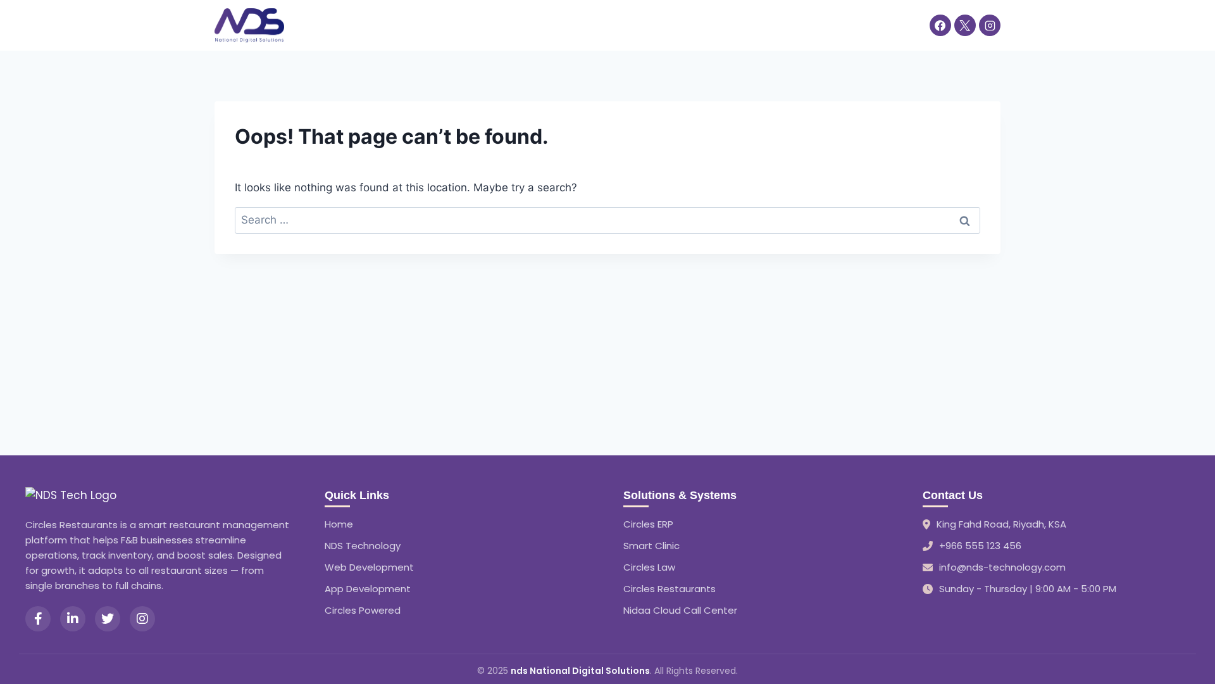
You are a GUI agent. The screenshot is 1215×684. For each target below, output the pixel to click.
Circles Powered (363, 610)
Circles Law (649, 567)
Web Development (369, 567)
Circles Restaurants (669, 588)
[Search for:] (607, 219)
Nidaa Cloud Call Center (680, 610)
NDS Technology (363, 545)
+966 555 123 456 (980, 545)
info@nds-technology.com (1002, 567)
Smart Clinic (651, 545)
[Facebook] (940, 25)
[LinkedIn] (72, 618)
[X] (965, 25)
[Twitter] (107, 618)
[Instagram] (989, 25)
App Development (368, 588)
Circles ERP (648, 524)
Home (312, 24)
